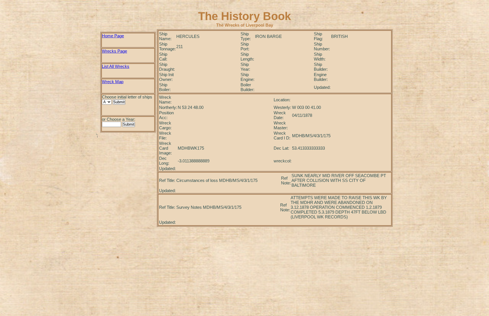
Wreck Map (112, 81)
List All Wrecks (115, 66)
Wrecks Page (114, 51)
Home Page (113, 35)
